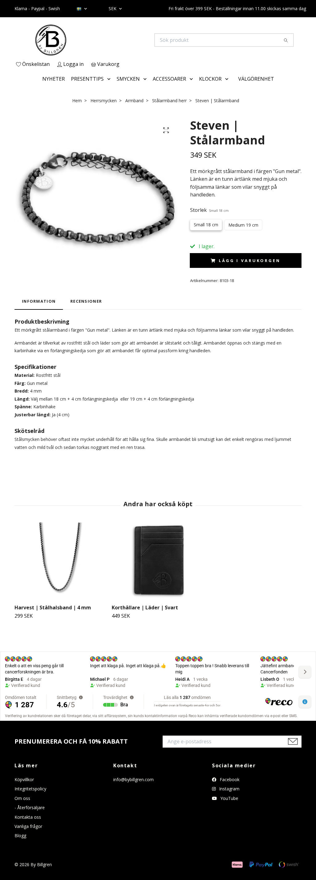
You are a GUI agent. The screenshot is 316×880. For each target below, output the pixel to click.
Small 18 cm (206, 225)
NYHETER (53, 78)
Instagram (228, 789)
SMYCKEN (128, 78)
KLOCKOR (210, 78)
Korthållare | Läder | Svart (145, 607)
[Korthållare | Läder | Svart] (158, 561)
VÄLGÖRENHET (256, 78)
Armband (134, 100)
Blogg (20, 835)
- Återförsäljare (30, 807)
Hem (77, 100)
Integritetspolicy (30, 789)
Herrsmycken (103, 100)
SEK (113, 8)
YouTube (228, 798)
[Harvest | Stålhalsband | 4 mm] (61, 561)
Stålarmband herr (169, 100)
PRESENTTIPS (87, 78)
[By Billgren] (86, 40)
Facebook (228, 779)
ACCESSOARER (169, 78)
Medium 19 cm (243, 225)
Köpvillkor (24, 779)
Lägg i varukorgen (249, 260)
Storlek (209, 210)
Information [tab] (39, 301)
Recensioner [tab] (86, 301)
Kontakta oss (28, 817)
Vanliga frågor (28, 826)
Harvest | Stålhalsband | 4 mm (53, 607)
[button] (110, 79)
